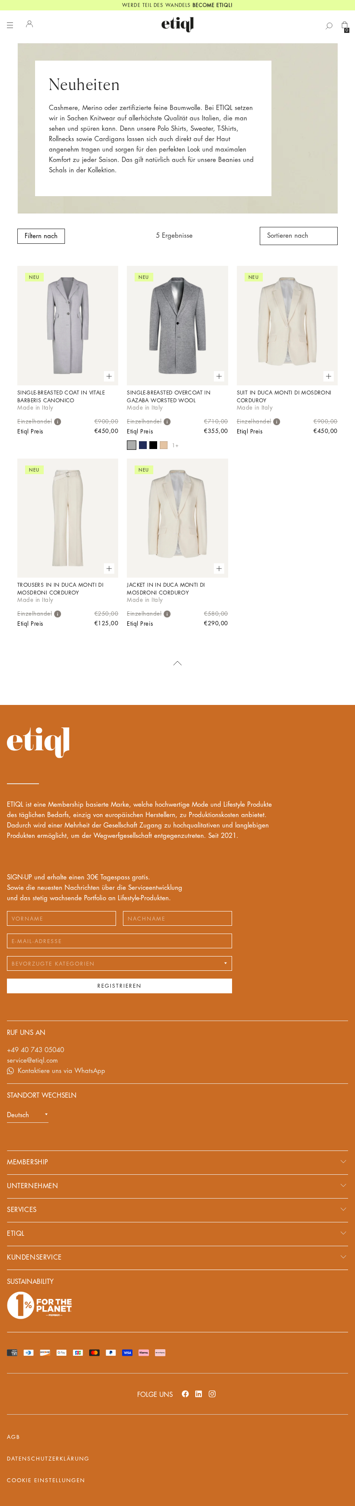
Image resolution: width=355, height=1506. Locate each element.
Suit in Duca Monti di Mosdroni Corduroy (284, 396)
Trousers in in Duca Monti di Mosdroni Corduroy (60, 588)
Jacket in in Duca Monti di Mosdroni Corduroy (166, 588)
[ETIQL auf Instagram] (212, 1393)
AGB (13, 1437)
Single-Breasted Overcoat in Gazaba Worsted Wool (168, 396)
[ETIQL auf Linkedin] (198, 1393)
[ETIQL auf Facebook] (185, 1393)
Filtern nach (41, 236)
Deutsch (18, 1115)
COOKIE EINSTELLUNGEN (46, 1480)
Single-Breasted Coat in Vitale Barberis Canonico (61, 396)
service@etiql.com (32, 1060)
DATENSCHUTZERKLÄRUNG (48, 1458)
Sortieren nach (287, 236)
